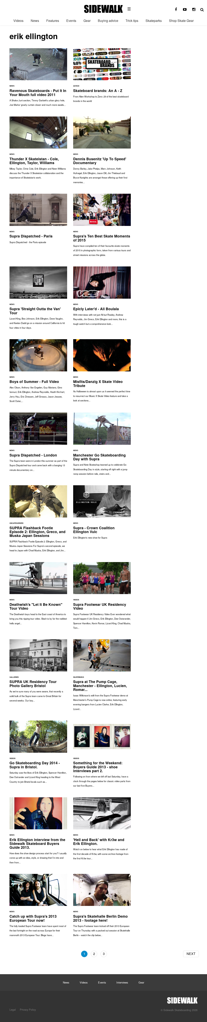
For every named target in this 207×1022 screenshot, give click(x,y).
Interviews (122, 982)
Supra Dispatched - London (38, 444)
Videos (18, 20)
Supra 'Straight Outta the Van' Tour (38, 299)
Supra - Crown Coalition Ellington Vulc (102, 514)
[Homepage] (182, 999)
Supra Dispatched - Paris (38, 221)
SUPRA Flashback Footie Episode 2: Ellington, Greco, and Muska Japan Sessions (38, 520)
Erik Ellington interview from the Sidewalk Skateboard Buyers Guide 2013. (38, 832)
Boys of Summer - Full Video (38, 372)
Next (191, 953)
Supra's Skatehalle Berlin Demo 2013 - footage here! (102, 907)
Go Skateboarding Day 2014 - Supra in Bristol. (38, 754)
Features (52, 20)
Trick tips (132, 20)
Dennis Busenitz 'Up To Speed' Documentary (102, 152)
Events (71, 20)
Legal (13, 1009)
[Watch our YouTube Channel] (185, 9)
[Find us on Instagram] (193, 9)
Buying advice (108, 20)
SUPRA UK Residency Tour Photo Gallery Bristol (38, 672)
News (35, 20)
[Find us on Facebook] (176, 9)
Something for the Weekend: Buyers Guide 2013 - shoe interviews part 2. (102, 756)
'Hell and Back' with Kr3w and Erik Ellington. (102, 830)
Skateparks (154, 20)
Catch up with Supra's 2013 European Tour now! (38, 907)
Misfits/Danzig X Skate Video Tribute (102, 372)
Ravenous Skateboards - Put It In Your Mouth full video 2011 (38, 79)
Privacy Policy (28, 1009)
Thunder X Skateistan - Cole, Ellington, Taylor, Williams (38, 150)
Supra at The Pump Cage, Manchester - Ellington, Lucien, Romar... (102, 676)
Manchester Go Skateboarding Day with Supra (102, 446)
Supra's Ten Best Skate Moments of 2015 (102, 227)
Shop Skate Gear (181, 20)
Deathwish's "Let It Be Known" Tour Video (38, 595)
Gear (87, 20)
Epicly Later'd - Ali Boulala (102, 297)
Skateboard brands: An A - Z (102, 77)
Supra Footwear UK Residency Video (102, 597)
